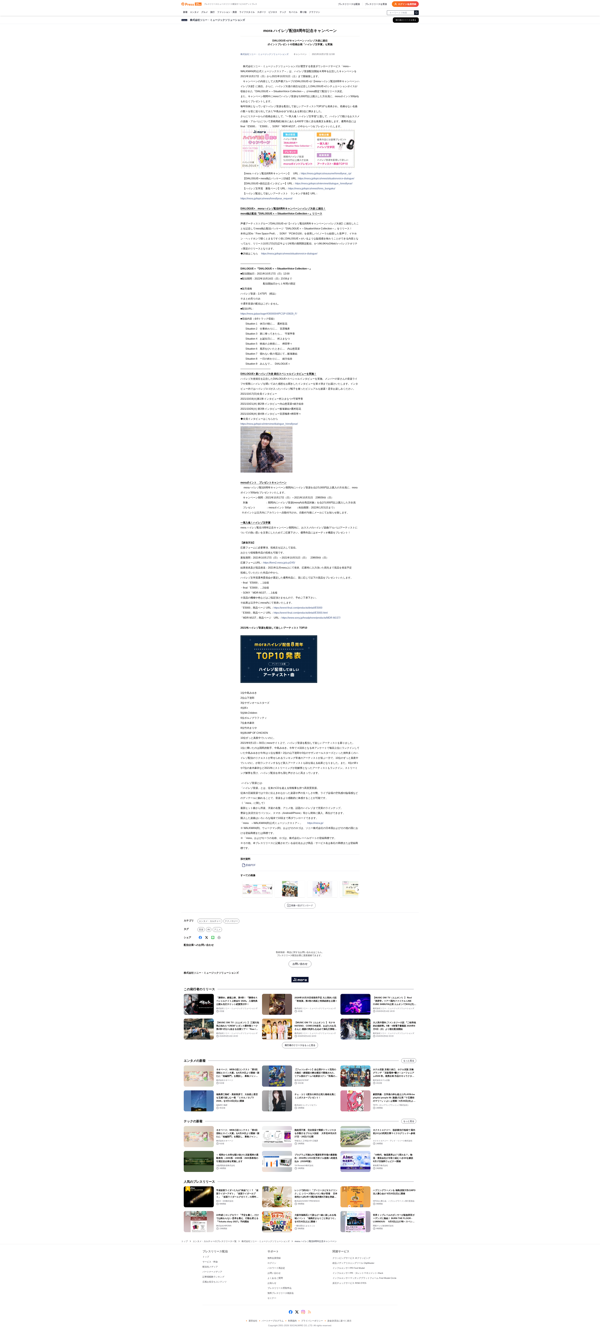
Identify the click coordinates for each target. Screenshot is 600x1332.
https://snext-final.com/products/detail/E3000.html (301, 612)
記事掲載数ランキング (213, 1277)
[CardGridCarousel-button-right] (358, 889)
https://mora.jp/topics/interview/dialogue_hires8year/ (323, 183)
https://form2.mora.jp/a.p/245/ (279, 562)
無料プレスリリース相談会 (281, 1293)
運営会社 (253, 1320)
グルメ (204, 12)
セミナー (272, 1298)
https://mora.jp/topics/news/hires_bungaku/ (311, 188)
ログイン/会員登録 (407, 4)
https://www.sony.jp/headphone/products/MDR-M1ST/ (310, 617)
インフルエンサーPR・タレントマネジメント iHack (357, 1273)
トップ (184, 1241)
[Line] (212, 937)
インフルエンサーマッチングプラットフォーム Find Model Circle (364, 1278)
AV (208, 929)
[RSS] (309, 1312)
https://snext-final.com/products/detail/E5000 (298, 607)
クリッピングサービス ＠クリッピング (351, 1258)
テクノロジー (231, 921)
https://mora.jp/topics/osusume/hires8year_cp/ (326, 173)
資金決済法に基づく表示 (339, 1320)
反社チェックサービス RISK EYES (349, 1283)
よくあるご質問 (275, 1278)
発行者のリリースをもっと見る (300, 1045)
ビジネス (272, 12)
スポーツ (261, 12)
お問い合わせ (300, 964)
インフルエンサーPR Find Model (348, 1268)
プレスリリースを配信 (349, 4)
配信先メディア (210, 1266)
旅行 (212, 12)
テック (283, 12)
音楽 (201, 929)
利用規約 (292, 1320)
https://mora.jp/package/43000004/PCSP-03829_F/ (268, 313)
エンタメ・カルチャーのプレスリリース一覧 (215, 1241)
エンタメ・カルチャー (210, 921)
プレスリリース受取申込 (280, 1288)
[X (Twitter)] (206, 937)
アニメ (217, 929)
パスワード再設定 (276, 1268)
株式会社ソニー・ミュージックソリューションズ (264, 54)
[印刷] (219, 937)
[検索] (416, 12)
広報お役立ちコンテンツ (214, 1282)
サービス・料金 (210, 1261)
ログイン (272, 1263)
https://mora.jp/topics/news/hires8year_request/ (266, 198)
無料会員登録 (274, 1258)
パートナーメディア (212, 1272)
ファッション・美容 (227, 12)
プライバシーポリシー (312, 1320)
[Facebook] (200, 937)
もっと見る (408, 1060)
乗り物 (303, 12)
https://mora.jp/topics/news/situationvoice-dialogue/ (326, 178)
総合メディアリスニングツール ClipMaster (353, 1263)
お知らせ (272, 1283)
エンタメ (194, 12)
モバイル (293, 12)
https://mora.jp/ (315, 823)
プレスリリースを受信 (376, 4)
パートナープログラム (273, 1320)
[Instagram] (303, 1312)
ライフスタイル (247, 12)
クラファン (314, 12)
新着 (185, 12)
